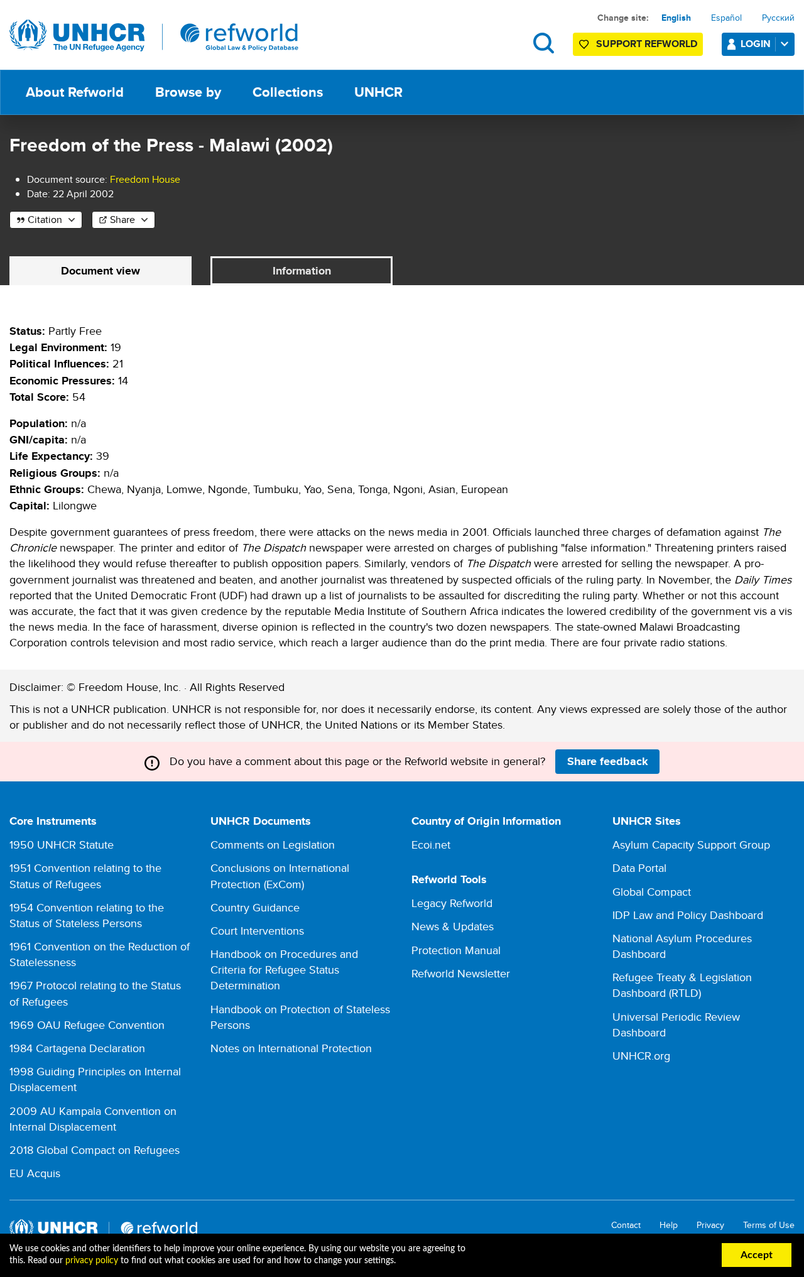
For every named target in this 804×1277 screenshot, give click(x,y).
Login (756, 43)
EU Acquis (34, 1173)
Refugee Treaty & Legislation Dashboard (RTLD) (682, 985)
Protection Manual (456, 950)
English (676, 17)
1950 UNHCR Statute (61, 844)
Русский (778, 17)
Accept (757, 1255)
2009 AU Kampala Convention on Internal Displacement (93, 1118)
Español (726, 17)
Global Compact (651, 891)
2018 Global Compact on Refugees (94, 1150)
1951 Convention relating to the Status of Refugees (85, 875)
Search (543, 43)
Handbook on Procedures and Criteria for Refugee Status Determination (284, 969)
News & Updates (452, 926)
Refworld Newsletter (460, 973)
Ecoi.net (430, 844)
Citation (45, 219)
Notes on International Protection (291, 1048)
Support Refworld (646, 43)
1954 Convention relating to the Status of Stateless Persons (86, 915)
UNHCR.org (641, 1055)
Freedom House (145, 179)
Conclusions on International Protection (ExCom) (279, 875)
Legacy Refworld (451, 903)
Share (122, 219)
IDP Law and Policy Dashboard (687, 915)
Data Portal (639, 868)
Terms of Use (769, 1225)
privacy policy (91, 1260)
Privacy (710, 1225)
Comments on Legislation (272, 844)
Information (302, 271)
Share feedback (607, 761)
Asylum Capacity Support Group (691, 844)
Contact (626, 1225)
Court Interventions (257, 930)
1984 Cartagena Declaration (77, 1048)
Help (669, 1225)
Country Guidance (255, 907)
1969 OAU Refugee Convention (87, 1025)
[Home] (153, 35)
